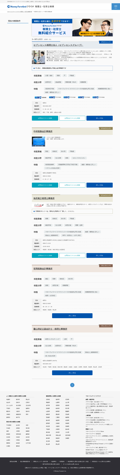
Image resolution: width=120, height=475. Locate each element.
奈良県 (57, 432)
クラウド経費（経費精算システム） (95, 412)
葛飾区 (28, 440)
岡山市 (28, 399)
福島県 (48, 414)
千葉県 (48, 429)
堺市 (27, 414)
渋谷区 (18, 437)
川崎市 (8, 414)
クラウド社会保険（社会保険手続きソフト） (98, 420)
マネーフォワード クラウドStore (95, 431)
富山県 (48, 444)
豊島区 (18, 446)
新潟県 (48, 438)
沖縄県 (67, 438)
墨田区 (8, 443)
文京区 (8, 437)
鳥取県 (57, 438)
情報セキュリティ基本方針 (40, 461)
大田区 (18, 431)
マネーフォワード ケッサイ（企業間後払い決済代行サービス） (99, 436)
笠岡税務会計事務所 (42, 268)
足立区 (28, 437)
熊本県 (67, 429)
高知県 (67, 414)
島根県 (57, 441)
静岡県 (57, 411)
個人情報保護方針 (25, 461)
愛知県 (57, 414)
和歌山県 (58, 435)
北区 (27, 425)
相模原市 (18, 414)
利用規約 (62, 461)
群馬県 (48, 423)
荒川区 (28, 428)
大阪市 (18, 411)
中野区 (18, 440)
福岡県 (67, 417)
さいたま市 (9, 405)
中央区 (8, 428)
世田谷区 (18, 434)
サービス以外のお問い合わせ (71, 464)
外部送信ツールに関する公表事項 (101, 461)
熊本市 (28, 411)
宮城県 (48, 408)
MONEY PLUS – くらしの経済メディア (96, 450)
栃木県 (48, 420)
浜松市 (18, 402)
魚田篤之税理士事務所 (44, 198)
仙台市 (8, 402)
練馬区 (28, 434)
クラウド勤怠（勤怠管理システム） (95, 422)
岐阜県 (57, 408)
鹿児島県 (67, 435)
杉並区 (18, 443)
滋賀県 (57, 420)
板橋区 (28, 431)
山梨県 (57, 402)
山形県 (48, 411)
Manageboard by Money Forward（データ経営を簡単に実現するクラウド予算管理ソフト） (99, 452)
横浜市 (8, 411)
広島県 (67, 399)
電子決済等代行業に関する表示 (51, 464)
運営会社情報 (13, 461)
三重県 (57, 417)
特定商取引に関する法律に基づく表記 (78, 461)
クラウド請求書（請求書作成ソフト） (96, 410)
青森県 (48, 402)
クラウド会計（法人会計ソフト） (95, 401)
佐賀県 (67, 420)
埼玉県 (48, 426)
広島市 (28, 402)
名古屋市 (18, 405)
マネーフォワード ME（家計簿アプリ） (97, 447)
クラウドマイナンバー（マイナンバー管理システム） (99, 425)
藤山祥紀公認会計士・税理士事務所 (50, 329)
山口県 (67, 402)
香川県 (67, 408)
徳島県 (67, 405)
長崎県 (67, 423)
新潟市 (18, 399)
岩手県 (48, 405)
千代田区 (8, 425)
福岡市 (28, 408)
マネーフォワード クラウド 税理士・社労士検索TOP (19, 11)
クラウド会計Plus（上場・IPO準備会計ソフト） (99, 404)
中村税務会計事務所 (42, 131)
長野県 (57, 405)
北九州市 (28, 405)
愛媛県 (67, 411)
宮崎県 (67, 426)
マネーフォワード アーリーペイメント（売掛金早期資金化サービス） (99, 440)
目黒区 (18, 428)
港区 (7, 431)
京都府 (57, 423)
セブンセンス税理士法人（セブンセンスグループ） (58, 45)
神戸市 (18, 417)
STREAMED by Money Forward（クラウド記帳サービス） (99, 444)
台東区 (8, 440)
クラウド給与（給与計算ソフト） (95, 417)
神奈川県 (48, 435)
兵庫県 (57, 429)
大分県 (67, 432)
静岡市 (8, 417)
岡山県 (57, 444)
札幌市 (8, 399)
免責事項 (53, 461)
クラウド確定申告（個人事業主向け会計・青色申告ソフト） (99, 407)
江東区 (8, 446)
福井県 (57, 399)
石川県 (48, 441)
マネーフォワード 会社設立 (93, 433)
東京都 (48, 432)
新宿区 (8, 434)
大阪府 (57, 426)
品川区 (18, 425)
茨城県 (48, 417)
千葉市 (8, 408)
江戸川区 (28, 443)
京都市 (18, 408)
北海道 (48, 399)
